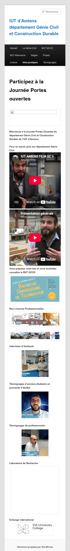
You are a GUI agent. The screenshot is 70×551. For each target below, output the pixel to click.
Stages (34, 55)
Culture (13, 62)
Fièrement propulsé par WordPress (35, 547)
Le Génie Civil (29, 47)
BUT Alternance (17, 55)
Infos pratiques (30, 62)
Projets (46, 55)
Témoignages (49, 62)
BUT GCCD (47, 47)
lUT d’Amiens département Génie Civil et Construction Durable (34, 26)
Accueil (13, 47)
